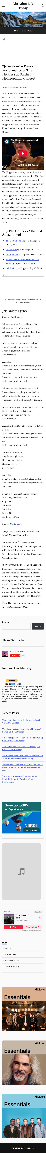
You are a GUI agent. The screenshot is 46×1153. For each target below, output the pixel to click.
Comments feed (12, 960)
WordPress (29, 1148)
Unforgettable (12, 254)
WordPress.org (12, 966)
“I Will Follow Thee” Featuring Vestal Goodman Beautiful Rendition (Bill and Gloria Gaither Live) (22, 767)
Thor (4, 87)
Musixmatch (16, 524)
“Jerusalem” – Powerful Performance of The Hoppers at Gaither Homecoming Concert (19, 72)
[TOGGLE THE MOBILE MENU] (3, 5)
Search (5, 622)
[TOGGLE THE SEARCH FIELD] (42, 5)
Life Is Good (11, 268)
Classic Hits (11, 249)
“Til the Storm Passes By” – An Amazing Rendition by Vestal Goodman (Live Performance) (19, 779)
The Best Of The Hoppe (17, 240)
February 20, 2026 (18, 87)
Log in (8, 948)
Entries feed (10, 954)
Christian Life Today (23, 5)
